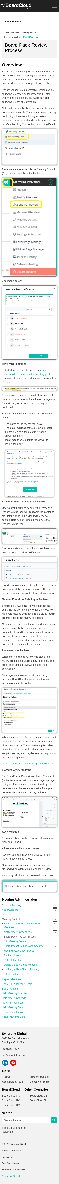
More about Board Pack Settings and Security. (27, 763)
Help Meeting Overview (15, 993)
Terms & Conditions (11, 1150)
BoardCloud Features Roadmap (14, 1130)
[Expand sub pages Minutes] (55, 915)
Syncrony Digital (11, 1176)
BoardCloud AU (38, 1100)
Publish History (12, 955)
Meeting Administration (19, 899)
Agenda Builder (10, 910)
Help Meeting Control (14, 1007)
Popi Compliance (10, 1163)
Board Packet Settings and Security (23, 946)
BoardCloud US (39, 1095)
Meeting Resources (13, 1002)
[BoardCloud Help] (16, 6)
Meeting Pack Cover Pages (19, 950)
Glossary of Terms (40, 1081)
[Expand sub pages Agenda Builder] (55, 910)
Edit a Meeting (10, 988)
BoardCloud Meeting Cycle (17, 984)
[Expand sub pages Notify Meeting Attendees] (55, 932)
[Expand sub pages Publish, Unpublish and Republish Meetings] (55, 924)
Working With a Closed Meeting (21, 969)
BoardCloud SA (11, 1095)
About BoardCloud (12, 1081)
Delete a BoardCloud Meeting (20, 964)
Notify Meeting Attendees (18, 932)
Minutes (6, 914)
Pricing (6, 1077)
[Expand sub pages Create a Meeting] (55, 906)
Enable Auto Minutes (13, 1012)
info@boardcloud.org (13, 1055)
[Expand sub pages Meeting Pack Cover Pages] (55, 951)
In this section (12, 21)
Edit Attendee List (13, 974)
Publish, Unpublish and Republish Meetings (23, 925)
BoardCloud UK (11, 1100)
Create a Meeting (11, 905)
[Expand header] (54, 6)
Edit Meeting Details (15, 941)
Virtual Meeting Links (13, 1016)
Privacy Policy (9, 1157)
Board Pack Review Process (20, 936)
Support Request (39, 1077)
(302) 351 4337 (10, 1048)
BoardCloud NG (11, 1105)
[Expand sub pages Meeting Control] (55, 920)
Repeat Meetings (11, 979)
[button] (54, 1120)
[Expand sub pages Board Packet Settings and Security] (55, 946)
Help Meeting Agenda (14, 998)
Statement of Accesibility (14, 1169)
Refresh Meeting (13, 960)
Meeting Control (11, 919)
